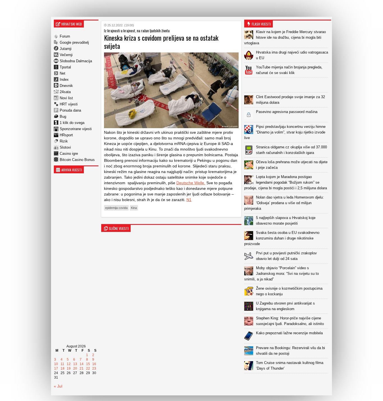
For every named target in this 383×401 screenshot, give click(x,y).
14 (82, 364)
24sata (65, 92)
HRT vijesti (69, 104)
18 (62, 368)
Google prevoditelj (74, 42)
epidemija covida (116, 207)
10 (56, 364)
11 (62, 364)
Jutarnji (65, 49)
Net (62, 73)
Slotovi (65, 147)
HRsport (66, 135)
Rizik (64, 141)
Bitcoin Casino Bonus (77, 160)
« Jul (58, 386)
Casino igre (69, 153)
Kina (134, 207)
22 (88, 368)
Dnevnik (66, 86)
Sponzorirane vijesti (76, 129)
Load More (287, 382)
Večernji (66, 55)
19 (69, 368)
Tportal (65, 67)
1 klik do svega (72, 123)
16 (94, 364)
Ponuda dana (70, 110)
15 (88, 364)
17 (56, 368)
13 (75, 364)
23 (94, 368)
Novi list (66, 98)
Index (64, 79)
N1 (189, 199)
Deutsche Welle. (190, 183)
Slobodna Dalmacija (76, 61)
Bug (63, 116)
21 (82, 368)
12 (69, 364)
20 (75, 368)
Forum (65, 36)
